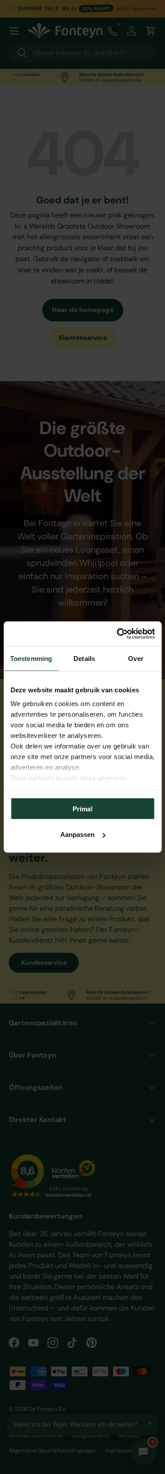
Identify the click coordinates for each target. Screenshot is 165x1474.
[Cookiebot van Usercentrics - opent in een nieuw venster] (117, 634)
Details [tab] (84, 658)
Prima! (83, 808)
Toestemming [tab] (31, 658)
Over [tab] (135, 658)
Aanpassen (77, 834)
